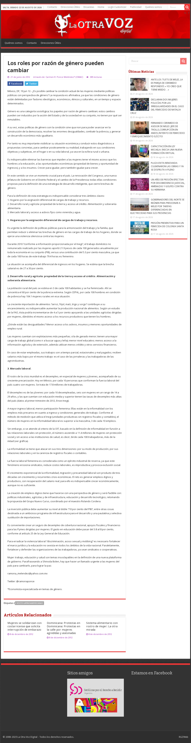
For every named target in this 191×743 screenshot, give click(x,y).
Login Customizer (117, 7)
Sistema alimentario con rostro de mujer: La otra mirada (102, 626)
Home (101, 7)
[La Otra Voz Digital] (93, 24)
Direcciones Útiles (70, 7)
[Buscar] (187, 7)
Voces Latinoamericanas (30, 603)
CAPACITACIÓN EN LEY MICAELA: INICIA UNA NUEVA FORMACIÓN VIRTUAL (166, 149)
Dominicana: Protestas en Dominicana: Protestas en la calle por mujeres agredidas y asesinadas (63, 628)
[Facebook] (188, 13)
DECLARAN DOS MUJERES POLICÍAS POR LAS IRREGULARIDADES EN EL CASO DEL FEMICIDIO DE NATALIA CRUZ (157, 106)
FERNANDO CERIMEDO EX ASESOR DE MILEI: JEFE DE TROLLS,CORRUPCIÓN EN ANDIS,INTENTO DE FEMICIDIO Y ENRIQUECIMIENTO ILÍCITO (157, 130)
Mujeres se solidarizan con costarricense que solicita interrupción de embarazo (24, 626)
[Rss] (185, 13)
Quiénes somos (153, 7)
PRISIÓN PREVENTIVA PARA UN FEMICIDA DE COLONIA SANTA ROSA (167, 226)
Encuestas (89, 7)
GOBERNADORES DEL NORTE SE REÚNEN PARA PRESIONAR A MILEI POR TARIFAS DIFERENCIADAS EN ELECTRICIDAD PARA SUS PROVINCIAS (157, 206)
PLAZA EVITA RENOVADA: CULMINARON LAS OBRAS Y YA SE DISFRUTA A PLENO (167, 166)
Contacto (52, 7)
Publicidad (135, 7)
